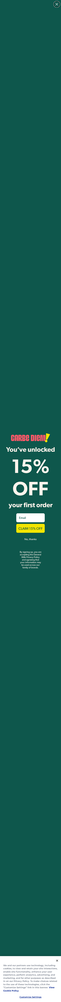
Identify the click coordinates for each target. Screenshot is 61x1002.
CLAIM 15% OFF (30, 528)
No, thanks (30, 539)
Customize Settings (30, 997)
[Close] (57, 960)
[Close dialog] (57, 4)
